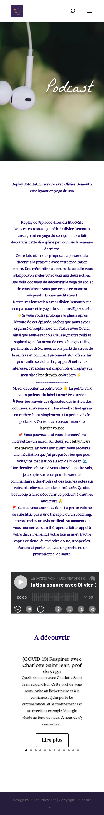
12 (78, 750)
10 (69, 750)
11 (73, 750)
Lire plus (52, 740)
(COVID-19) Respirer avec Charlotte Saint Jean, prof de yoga (52, 665)
